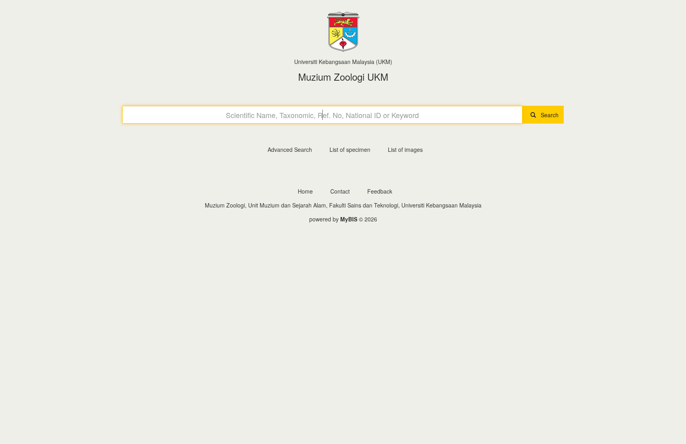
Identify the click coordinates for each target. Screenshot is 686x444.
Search (547, 115)
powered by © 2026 (343, 219)
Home (305, 191)
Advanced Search (290, 149)
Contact (340, 191)
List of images (405, 149)
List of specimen (350, 149)
